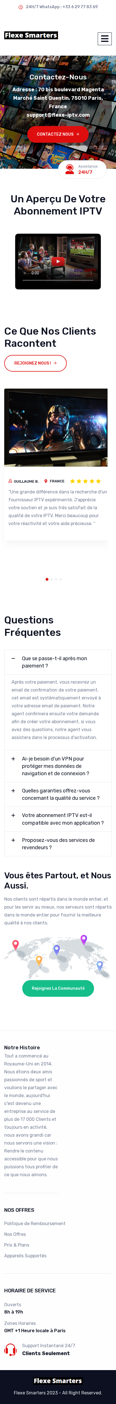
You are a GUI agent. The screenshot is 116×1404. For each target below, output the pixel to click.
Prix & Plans (16, 1245)
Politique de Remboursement (35, 1223)
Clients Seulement (46, 1353)
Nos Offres (15, 1234)
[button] (47, 579)
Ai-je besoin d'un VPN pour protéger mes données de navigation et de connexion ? (55, 766)
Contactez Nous (55, 134)
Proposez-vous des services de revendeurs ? (58, 844)
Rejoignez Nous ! (32, 363)
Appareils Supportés (25, 1255)
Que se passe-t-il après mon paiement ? (54, 662)
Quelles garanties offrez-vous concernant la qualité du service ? (61, 794)
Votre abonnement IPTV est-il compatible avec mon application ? (63, 819)
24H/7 (85, 172)
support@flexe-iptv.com (29, 17)
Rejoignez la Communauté (58, 988)
